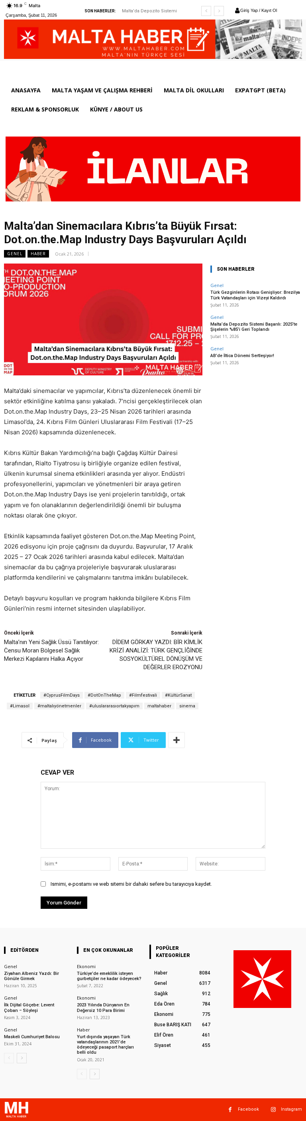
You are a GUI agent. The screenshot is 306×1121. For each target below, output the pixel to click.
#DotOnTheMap (104, 695)
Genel (14, 253)
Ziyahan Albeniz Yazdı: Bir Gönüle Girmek (31, 976)
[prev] (206, 11)
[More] (176, 740)
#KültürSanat (178, 695)
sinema (187, 706)
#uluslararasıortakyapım (114, 706)
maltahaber (159, 706)
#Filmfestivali (143, 695)
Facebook (248, 1109)
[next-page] (22, 1058)
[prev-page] (9, 1058)
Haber (38, 253)
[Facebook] (230, 1110)
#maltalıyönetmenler (59, 706)
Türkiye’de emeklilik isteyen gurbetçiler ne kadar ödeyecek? (109, 976)
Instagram (291, 1109)
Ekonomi (86, 966)
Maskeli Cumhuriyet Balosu (32, 1036)
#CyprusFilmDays (61, 695)
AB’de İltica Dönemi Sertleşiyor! (242, 355)
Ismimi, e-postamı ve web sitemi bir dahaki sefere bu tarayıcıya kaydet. (131, 884)
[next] (219, 11)
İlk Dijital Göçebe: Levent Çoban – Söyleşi (29, 1007)
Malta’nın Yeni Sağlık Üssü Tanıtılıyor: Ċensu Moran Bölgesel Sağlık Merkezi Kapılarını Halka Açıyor (51, 650)
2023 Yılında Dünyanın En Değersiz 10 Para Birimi (103, 1007)
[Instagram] (273, 1110)
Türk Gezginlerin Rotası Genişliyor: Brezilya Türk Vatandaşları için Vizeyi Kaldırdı (255, 295)
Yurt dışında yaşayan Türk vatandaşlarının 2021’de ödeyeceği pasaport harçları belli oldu (105, 1044)
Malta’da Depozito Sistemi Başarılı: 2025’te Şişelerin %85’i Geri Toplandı (253, 327)
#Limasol (19, 706)
